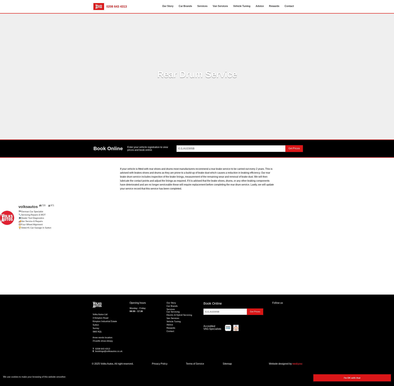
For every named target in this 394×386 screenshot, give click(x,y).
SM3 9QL (97, 331)
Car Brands (185, 6)
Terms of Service (195, 363)
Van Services (220, 6)
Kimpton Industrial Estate (105, 321)
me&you (297, 363)
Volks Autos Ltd (100, 314)
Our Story (167, 6)
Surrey (96, 328)
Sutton (96, 325)
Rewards (274, 6)
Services (202, 6)
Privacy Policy (159, 363)
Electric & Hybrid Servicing (179, 315)
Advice (260, 6)
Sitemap (227, 363)
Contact (289, 6)
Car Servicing (173, 311)
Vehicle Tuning (241, 6)
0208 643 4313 (116, 6)
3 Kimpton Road (100, 318)
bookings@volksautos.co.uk (108, 351)
